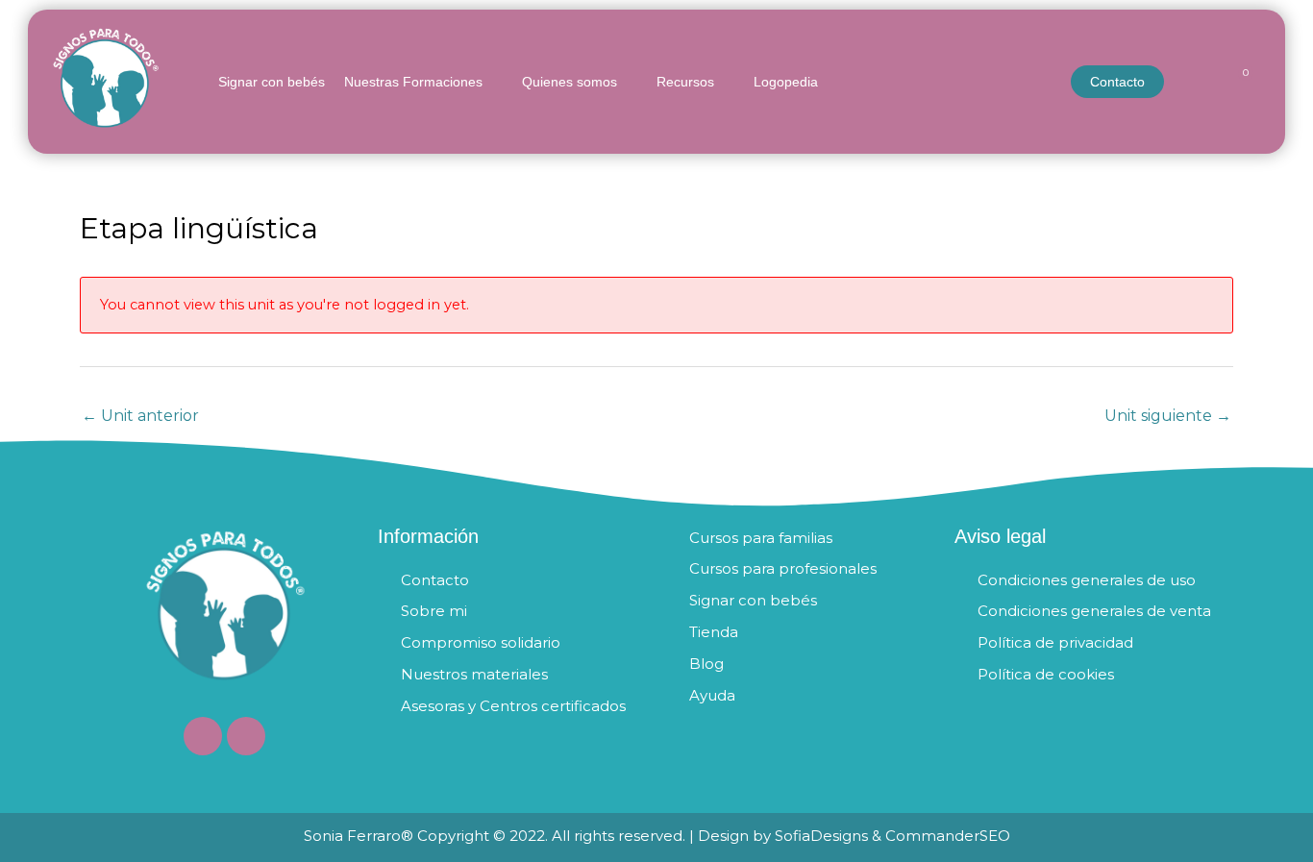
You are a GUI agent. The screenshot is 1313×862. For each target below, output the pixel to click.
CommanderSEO (945, 835)
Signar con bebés (271, 81)
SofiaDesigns (821, 835)
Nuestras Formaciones (413, 81)
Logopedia (786, 81)
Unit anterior (140, 415)
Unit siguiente (1167, 415)
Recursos (685, 81)
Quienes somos (569, 81)
